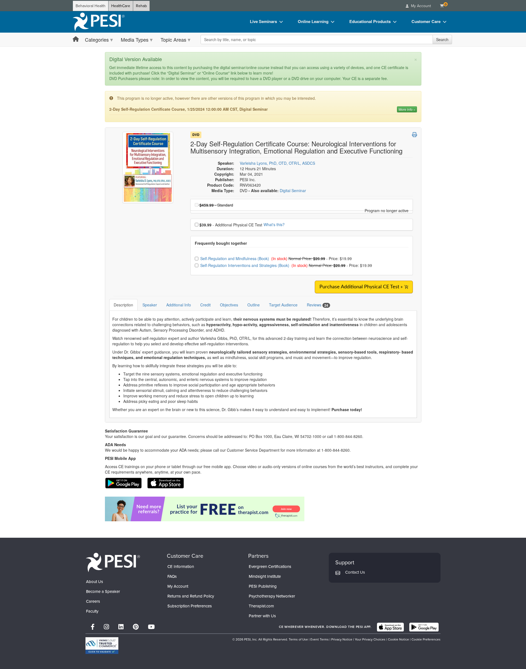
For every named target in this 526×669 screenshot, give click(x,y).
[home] (99, 22)
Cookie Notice (398, 639)
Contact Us (355, 572)
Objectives (229, 305)
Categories (97, 39)
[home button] (76, 39)
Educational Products (370, 21)
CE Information (180, 566)
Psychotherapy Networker (272, 596)
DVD (195, 134)
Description (123, 305)
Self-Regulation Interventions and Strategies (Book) (245, 265)
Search (442, 39)
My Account (177, 586)
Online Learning (313, 21)
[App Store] (390, 627)
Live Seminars (263, 21)
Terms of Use (298, 639)
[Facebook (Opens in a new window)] (92, 626)
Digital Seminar (293, 190)
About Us (94, 582)
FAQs (172, 576)
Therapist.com (261, 606)
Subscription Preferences (189, 606)
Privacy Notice (341, 639)
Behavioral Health (90, 6)
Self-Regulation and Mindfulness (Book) (235, 258)
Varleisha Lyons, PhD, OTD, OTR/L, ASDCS (277, 163)
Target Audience (283, 305)
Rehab (141, 6)
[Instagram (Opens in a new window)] (106, 626)
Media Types (134, 39)
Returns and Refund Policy (190, 596)
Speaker (149, 305)
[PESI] (112, 562)
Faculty (92, 611)
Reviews (317, 305)
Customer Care (426, 21)
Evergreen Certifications (270, 566)
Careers (93, 601)
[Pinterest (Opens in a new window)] (136, 626)
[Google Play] (424, 627)
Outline (253, 305)
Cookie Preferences (426, 639)
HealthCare (120, 6)
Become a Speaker (103, 591)
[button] (414, 134)
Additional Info (178, 305)
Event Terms (319, 639)
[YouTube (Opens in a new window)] (151, 626)
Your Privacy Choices (370, 639)
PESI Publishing (263, 586)
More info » (407, 109)
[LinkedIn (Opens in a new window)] (121, 626)
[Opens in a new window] (263, 509)
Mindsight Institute (265, 576)
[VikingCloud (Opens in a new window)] (101, 645)
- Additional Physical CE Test (230, 224)
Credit (205, 305)
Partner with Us (262, 616)
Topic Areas (173, 39)
